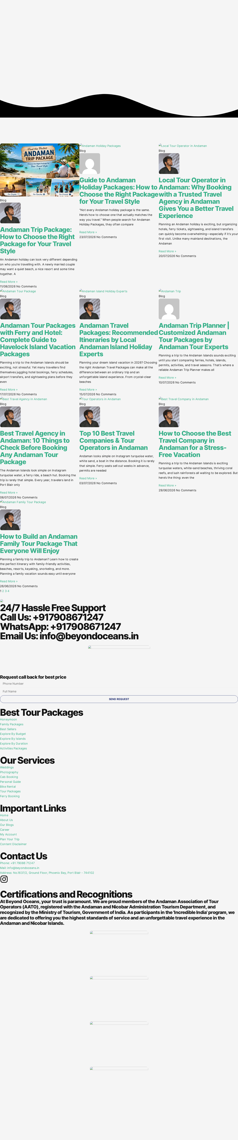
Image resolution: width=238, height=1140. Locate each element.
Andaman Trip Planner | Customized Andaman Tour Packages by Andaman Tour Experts (194, 336)
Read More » (9, 281)
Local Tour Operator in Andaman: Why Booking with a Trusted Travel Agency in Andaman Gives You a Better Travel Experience (196, 198)
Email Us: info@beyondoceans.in (69, 636)
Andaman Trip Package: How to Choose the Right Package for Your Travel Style (37, 240)
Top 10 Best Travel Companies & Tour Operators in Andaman (113, 440)
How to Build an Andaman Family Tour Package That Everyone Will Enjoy (38, 543)
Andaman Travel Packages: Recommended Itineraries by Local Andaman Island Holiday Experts (118, 339)
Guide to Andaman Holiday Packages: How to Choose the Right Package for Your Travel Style (118, 190)
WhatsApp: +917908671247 (60, 626)
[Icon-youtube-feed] (22, 879)
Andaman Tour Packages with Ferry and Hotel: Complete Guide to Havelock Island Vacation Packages (37, 339)
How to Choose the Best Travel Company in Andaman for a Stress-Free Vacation (195, 444)
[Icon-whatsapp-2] (31, 879)
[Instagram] (4, 879)
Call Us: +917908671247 (51, 617)
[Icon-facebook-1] (13, 879)
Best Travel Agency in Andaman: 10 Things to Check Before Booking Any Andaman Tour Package (35, 447)
